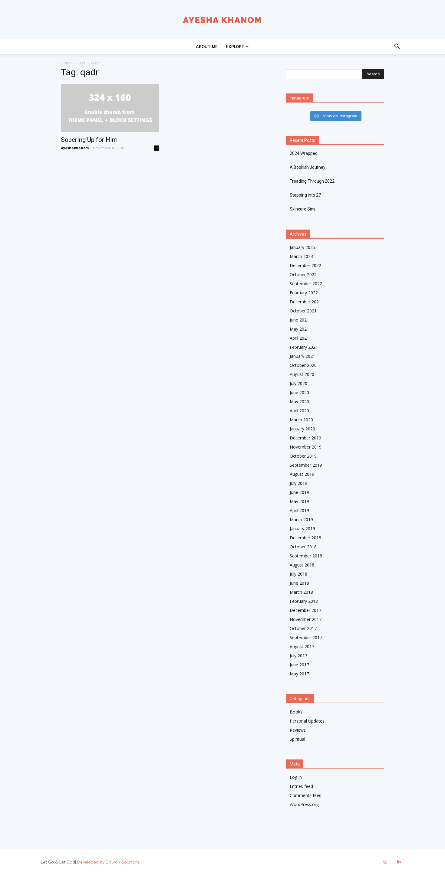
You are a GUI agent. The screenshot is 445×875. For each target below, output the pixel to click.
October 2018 (303, 547)
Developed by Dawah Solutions (108, 862)
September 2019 (306, 465)
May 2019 (299, 501)
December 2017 (305, 610)
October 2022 (303, 274)
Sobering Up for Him (89, 139)
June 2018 (299, 583)
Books (296, 712)
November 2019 (305, 447)
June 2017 (299, 665)
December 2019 (305, 438)
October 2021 (303, 311)
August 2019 (302, 474)
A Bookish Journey (307, 167)
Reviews (298, 730)
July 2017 (298, 655)
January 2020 (302, 429)
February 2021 (304, 347)
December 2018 (305, 537)
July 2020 (298, 383)
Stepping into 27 (305, 195)
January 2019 (302, 528)
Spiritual (297, 739)
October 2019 (303, 456)
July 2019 (298, 483)
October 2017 (303, 628)
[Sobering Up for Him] (110, 108)
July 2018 (298, 574)
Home (66, 63)
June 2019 (299, 492)
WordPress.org (304, 804)
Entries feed (301, 786)
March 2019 (301, 519)
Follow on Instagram (339, 116)
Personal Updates (307, 721)
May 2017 (299, 674)
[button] (397, 47)
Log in (296, 777)
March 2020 (301, 420)
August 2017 (302, 646)
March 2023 (301, 256)
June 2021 (299, 320)
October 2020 (303, 365)
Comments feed (305, 795)
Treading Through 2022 (312, 181)
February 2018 (304, 601)
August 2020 (302, 374)
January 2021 (302, 356)
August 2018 (302, 565)
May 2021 (299, 329)
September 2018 (306, 556)
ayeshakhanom (75, 147)
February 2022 (304, 292)
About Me (207, 46)
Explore (235, 46)
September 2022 (306, 283)
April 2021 (299, 338)
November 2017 (305, 619)
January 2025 (302, 247)
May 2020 (299, 401)
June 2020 (299, 392)
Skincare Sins (302, 209)
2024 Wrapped (304, 153)
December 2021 (305, 302)
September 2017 (306, 637)
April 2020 (299, 410)
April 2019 (299, 510)
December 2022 (305, 265)
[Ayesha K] (222, 20)
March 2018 (301, 592)
